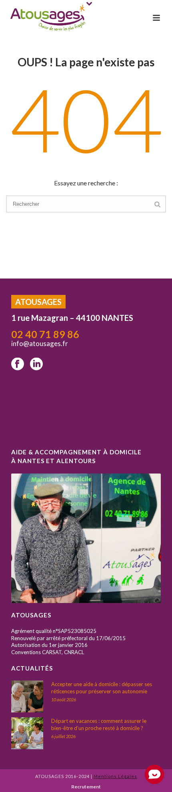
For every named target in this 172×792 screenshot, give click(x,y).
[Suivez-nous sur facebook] (17, 364)
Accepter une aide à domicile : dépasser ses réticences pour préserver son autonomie (101, 687)
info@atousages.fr (40, 343)
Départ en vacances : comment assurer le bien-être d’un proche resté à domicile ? (98, 724)
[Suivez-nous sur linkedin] (36, 364)
